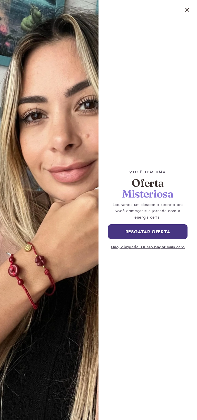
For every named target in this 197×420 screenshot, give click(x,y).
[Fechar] (187, 10)
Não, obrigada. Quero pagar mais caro (148, 247)
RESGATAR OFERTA (147, 231)
